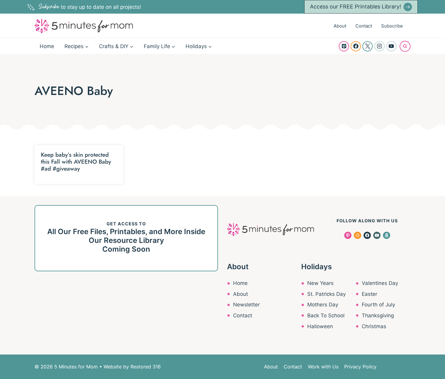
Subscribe (392, 26)
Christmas (374, 326)
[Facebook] (356, 46)
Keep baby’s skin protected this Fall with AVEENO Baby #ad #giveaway (76, 162)
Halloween (320, 326)
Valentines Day (380, 283)
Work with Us (323, 367)
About (340, 26)
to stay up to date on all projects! (90, 7)
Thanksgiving (378, 315)
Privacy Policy (360, 367)
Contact (363, 26)
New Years (320, 283)
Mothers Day (322, 305)
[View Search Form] (405, 46)
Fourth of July (378, 305)
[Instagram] (379, 46)
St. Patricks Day (326, 294)
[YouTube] (391, 46)
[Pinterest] (344, 46)
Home (47, 46)
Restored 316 (145, 367)
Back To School (325, 315)
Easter (369, 294)
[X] (367, 46)
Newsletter (246, 305)
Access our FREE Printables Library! (355, 6)
